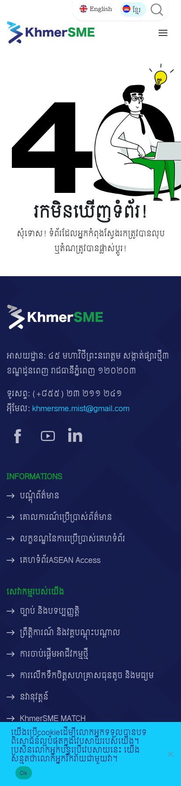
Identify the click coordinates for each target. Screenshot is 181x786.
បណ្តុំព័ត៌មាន (39, 496)
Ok (24, 772)
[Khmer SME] (50, 32)
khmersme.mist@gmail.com (81, 409)
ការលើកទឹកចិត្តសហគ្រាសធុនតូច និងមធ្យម (87, 676)
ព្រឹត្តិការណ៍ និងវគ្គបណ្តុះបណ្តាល (70, 633)
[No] (170, 754)
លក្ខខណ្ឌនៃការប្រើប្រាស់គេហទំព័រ (72, 539)
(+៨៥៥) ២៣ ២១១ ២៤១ (77, 394)
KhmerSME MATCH (53, 718)
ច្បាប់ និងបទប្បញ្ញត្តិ (50, 611)
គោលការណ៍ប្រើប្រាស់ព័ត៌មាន (66, 517)
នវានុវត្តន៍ (34, 697)
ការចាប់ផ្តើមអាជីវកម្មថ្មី (54, 654)
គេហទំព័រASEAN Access (60, 560)
